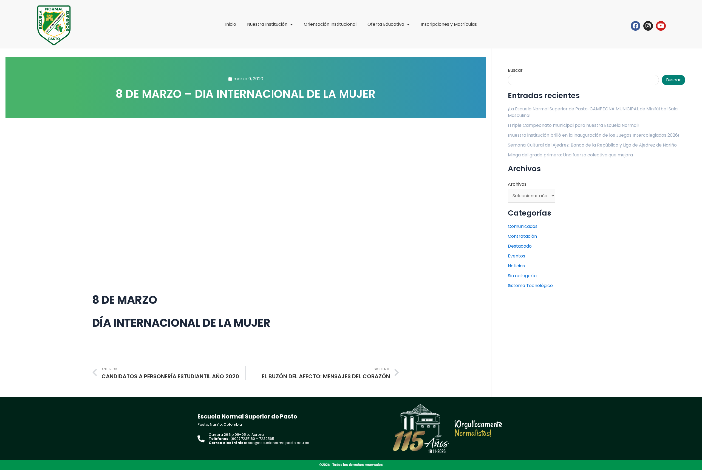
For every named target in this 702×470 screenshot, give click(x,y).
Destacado (520, 246)
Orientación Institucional (330, 24)
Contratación (522, 236)
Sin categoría (522, 276)
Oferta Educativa (385, 24)
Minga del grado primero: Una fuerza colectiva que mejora (570, 155)
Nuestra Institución (267, 24)
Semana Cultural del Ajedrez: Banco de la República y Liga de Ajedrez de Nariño (592, 145)
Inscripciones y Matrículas (449, 24)
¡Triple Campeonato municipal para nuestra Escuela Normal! (573, 125)
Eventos (516, 256)
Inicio (230, 24)
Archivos (517, 184)
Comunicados (522, 226)
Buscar (515, 70)
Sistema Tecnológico (530, 285)
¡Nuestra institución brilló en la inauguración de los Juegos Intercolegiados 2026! (593, 135)
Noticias (516, 266)
